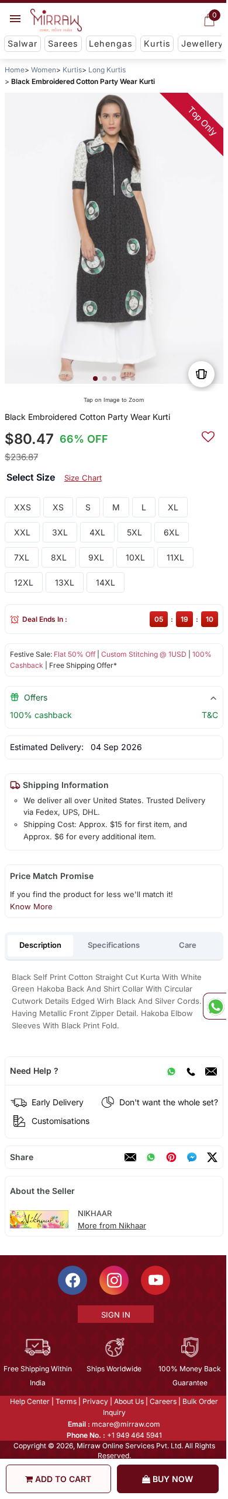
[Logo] (56, 20)
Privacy (95, 1401)
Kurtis (157, 43)
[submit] (208, 435)
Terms (65, 1401)
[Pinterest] (171, 1157)
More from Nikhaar (112, 1225)
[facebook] (192, 1157)
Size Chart (83, 477)
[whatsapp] (151, 1157)
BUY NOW (171, 1479)
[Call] (190, 1070)
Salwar (22, 43)
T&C (210, 715)
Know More (31, 906)
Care (187, 945)
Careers (162, 1401)
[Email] (211, 1070)
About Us (128, 1401)
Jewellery (202, 43)
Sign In (114, 1314)
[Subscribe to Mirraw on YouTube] (155, 1280)
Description (40, 945)
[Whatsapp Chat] (214, 1006)
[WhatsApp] (171, 1070)
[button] (95, 378)
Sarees (63, 43)
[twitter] (212, 1157)
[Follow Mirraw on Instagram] (113, 1280)
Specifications (114, 945)
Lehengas (111, 43)
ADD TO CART (62, 1479)
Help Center (29, 1401)
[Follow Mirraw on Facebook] (72, 1280)
